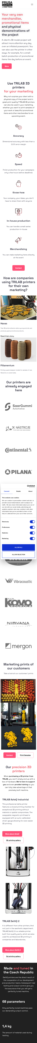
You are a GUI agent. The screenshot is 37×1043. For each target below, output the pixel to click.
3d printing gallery (13, 956)
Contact (18, 268)
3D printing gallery (13, 840)
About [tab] (30, 491)
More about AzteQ (12, 834)
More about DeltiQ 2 (13, 950)
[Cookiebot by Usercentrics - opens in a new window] (27, 486)
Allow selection (18, 554)
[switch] (32, 527)
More (7, 66)
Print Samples (25, 755)
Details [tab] (18, 491)
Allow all (18, 547)
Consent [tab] (6, 491)
